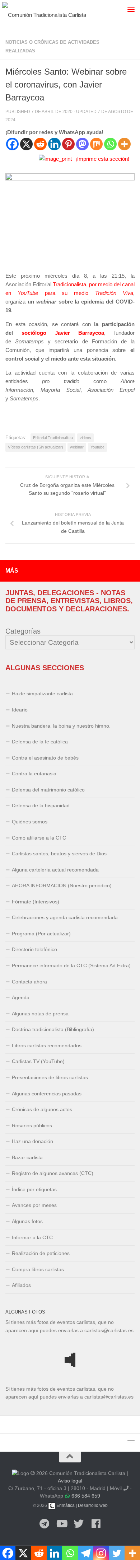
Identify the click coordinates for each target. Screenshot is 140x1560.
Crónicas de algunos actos (42, 1109)
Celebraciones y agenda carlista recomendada (65, 917)
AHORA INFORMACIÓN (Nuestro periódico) (62, 885)
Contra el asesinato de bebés (45, 758)
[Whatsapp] (110, 144)
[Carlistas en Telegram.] (44, 1524)
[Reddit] (40, 144)
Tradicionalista (69, 284)
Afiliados (21, 1285)
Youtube (97, 447)
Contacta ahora (29, 982)
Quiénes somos (29, 821)
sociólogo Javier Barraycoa (63, 333)
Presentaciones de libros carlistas (50, 1077)
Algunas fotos (27, 1221)
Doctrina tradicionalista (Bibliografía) (53, 1029)
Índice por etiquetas (34, 1189)
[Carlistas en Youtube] (61, 1524)
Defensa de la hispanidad (41, 805)
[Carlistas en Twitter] (78, 1524)
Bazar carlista (27, 1157)
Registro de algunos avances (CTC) (52, 1173)
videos (85, 438)
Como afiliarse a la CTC (39, 838)
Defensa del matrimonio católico (48, 790)
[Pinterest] (68, 144)
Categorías (23, 631)
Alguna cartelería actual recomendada (55, 870)
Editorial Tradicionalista (53, 438)
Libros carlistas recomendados (46, 1045)
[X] (26, 144)
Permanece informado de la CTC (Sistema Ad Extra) (71, 965)
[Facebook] (12, 144)
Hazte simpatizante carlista (42, 693)
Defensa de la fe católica (40, 741)
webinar (77, 447)
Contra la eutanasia (34, 773)
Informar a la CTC (32, 1237)
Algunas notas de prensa (40, 1013)
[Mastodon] (82, 144)
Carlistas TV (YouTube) (38, 1061)
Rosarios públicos (32, 1125)
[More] (124, 144)
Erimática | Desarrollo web (81, 1505)
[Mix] (96, 144)
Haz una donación (32, 1141)
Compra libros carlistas (38, 1269)
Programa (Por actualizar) (41, 933)
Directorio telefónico (34, 949)
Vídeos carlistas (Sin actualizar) (35, 447)
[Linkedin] (54, 144)
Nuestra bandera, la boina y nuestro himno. (61, 726)
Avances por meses (34, 1205)
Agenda (20, 997)
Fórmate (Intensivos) (35, 901)
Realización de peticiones (41, 1253)
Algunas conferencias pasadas (46, 1093)
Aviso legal (70, 1481)
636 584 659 (85, 1496)
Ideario (20, 710)
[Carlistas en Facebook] (96, 1524)
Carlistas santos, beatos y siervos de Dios (59, 853)
